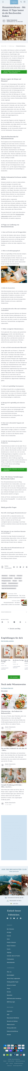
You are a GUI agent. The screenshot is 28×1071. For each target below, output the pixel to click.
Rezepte (15, 580)
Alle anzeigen (14, 677)
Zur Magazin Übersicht (7, 688)
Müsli (8, 939)
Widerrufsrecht (11, 1024)
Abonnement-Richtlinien (13, 1018)
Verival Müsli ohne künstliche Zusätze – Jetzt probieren (11, 72)
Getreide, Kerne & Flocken (13, 955)
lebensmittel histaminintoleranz (10, 585)
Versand (11, 1063)
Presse (8, 988)
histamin (4, 583)
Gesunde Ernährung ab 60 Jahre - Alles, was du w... (12, 786)
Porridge (9, 932)
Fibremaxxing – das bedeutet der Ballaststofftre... (11, 712)
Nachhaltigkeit (10, 975)
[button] (3, 1)
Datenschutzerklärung (12, 1031)
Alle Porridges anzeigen (7, 641)
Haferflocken (4, 334)
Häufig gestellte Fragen (12, 981)
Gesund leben (18, 578)
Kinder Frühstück (11, 945)
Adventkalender (11, 962)
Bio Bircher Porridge (18, 660)
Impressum (9, 1011)
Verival (13, 1059)
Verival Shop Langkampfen (13, 978)
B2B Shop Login (11, 1001)
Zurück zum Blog (15, 628)
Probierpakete (10, 959)
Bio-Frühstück (10, 929)
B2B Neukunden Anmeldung (14, 998)
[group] (11, 884)
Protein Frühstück (11, 942)
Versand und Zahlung (12, 1021)
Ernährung (11, 46)
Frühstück (19, 575)
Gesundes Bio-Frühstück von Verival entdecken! (13, 469)
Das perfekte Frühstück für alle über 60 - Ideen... (14, 749)
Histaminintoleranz (15, 60)
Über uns (9, 971)
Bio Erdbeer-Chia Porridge (5, 661)
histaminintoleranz (13, 583)
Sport (20, 580)
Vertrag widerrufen (11, 1027)
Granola (9, 935)
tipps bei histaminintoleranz (9, 588)
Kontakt (9, 1034)
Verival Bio (3, 46)
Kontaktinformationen (18, 1063)
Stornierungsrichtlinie (17, 1065)
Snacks (8, 949)
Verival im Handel (11, 985)
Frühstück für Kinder (7, 578)
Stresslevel (4, 128)
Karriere (9, 991)
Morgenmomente (6, 580)
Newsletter (9, 995)
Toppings (9, 952)
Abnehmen (4, 575)
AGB (8, 1014)
